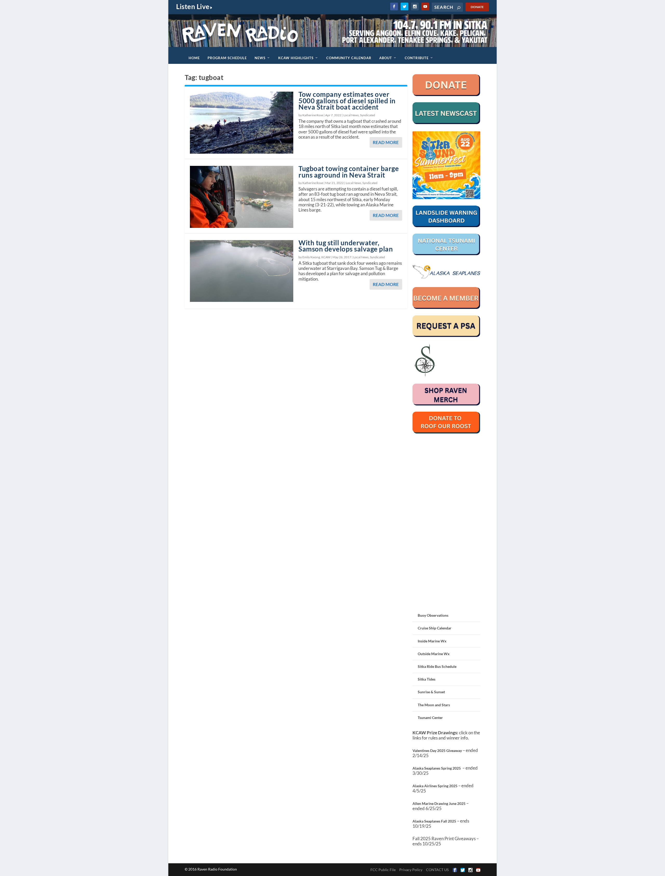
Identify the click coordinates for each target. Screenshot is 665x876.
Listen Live (193, 6)
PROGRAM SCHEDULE (227, 58)
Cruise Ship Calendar (434, 628)
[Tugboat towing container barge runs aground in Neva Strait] (241, 197)
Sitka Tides (426, 679)
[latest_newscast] (446, 122)
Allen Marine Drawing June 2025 (439, 803)
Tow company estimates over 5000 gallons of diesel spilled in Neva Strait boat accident (347, 100)
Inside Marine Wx (432, 641)
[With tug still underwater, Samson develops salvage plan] (241, 271)
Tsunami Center (430, 717)
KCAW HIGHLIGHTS (296, 58)
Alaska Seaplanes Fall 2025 (434, 821)
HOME (194, 58)
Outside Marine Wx (434, 653)
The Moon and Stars (434, 705)
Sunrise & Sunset (431, 692)
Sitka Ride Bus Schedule (437, 666)
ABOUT (385, 58)
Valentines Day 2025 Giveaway (437, 750)
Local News (351, 115)
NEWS (260, 58)
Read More (386, 142)
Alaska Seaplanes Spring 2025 (437, 768)
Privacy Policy (410, 869)
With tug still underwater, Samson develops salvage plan (345, 246)
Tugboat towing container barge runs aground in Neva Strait (348, 171)
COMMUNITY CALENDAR (348, 58)
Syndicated (367, 115)
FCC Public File (383, 869)
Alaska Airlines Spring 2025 (435, 786)
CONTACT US (437, 869)
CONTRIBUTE (417, 58)
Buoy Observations (433, 615)
